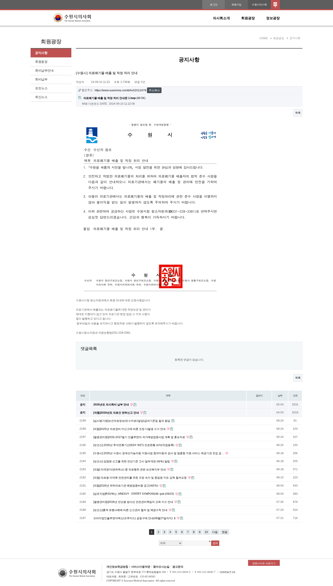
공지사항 (41, 53)
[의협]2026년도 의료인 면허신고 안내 (116, 412)
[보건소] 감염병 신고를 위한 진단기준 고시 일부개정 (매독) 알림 (132, 461)
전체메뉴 (275, 4)
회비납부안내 (44, 70)
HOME (264, 38)
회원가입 (236, 4)
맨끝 (224, 532)
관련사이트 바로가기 (263, 563)
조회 (295, 395)
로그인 (213, 4)
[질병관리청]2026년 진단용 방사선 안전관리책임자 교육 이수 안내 (133, 502)
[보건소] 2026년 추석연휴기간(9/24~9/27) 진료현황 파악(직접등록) (134, 445)
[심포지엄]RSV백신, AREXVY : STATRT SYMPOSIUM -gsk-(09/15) (134, 493)
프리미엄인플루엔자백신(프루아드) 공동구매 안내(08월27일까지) (134, 518)
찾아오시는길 (161, 566)
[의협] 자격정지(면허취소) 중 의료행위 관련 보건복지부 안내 (129, 469)
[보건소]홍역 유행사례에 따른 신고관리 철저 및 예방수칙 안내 (130, 510)
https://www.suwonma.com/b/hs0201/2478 (120, 90)
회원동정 (41, 61)
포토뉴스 (41, 88)
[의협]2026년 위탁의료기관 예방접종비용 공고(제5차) (126, 485)
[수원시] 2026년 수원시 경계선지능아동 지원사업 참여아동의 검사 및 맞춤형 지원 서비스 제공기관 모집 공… (159, 453)
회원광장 (248, 18)
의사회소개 (221, 18)
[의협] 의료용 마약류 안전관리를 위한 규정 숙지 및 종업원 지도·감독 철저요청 (140, 477)
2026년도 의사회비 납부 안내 (111, 404)
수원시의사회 (259, 4)
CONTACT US (227, 572)
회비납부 (41, 79)
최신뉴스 (41, 97)
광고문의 (177, 566)
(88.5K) (114, 98)
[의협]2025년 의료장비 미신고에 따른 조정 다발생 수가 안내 (129, 429)
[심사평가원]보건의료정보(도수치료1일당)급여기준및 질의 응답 (132, 420)
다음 (215, 532)
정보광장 (273, 18)
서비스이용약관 (140, 566)
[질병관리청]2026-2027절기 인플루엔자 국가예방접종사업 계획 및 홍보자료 (139, 437)
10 (206, 532)
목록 (298, 112)
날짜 (280, 395)
